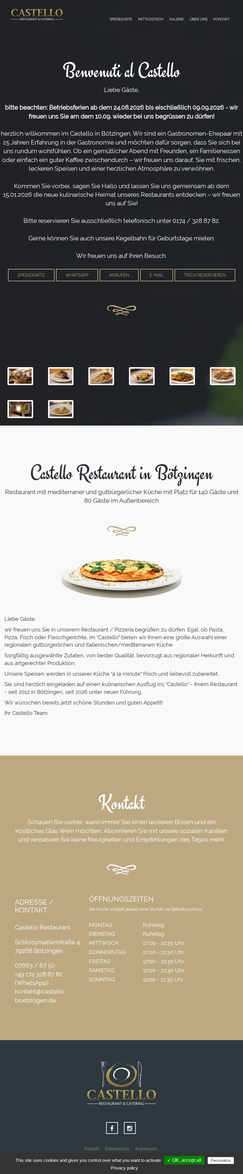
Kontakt (221, 19)
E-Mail (157, 275)
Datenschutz (117, 1148)
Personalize (221, 1160)
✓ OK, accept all (184, 1160)
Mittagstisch (150, 19)
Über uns (198, 19)
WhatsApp (77, 275)
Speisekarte (121, 19)
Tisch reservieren (205, 275)
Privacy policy (124, 1167)
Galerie (176, 19)
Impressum (146, 1148)
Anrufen (119, 275)
